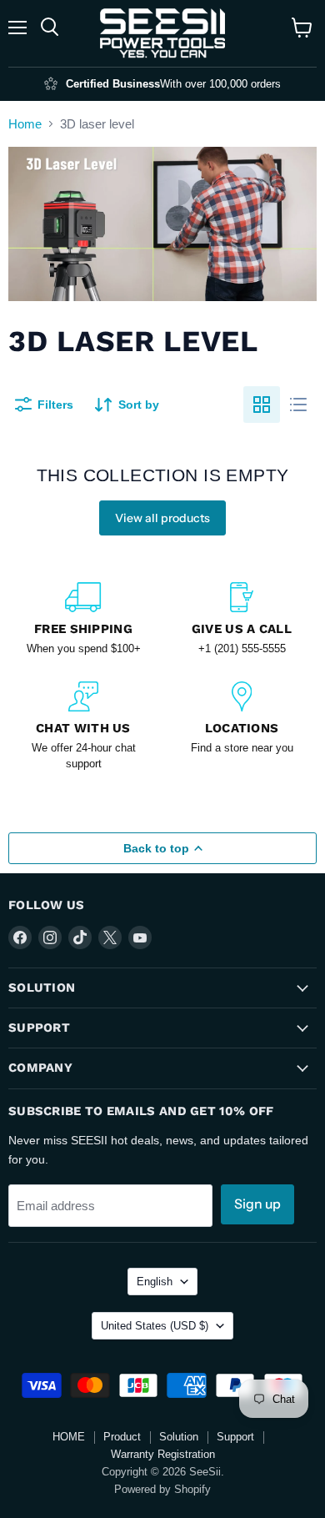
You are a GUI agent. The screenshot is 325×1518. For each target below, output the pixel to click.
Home (25, 124)
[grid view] (261, 404)
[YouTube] (140, 937)
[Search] (49, 27)
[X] (110, 937)
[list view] (298, 404)
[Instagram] (50, 937)
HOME (68, 1436)
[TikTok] (80, 937)
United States (154, 1325)
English (154, 1281)
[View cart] (302, 27)
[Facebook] (20, 937)
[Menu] (17, 27)
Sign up (257, 1204)
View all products (162, 517)
